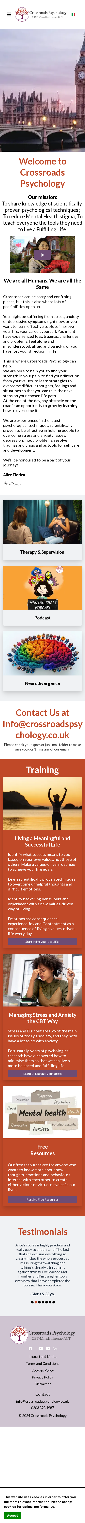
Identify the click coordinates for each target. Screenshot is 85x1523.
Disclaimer (42, 1371)
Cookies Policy (42, 1357)
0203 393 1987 (42, 1395)
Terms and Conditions (42, 1350)
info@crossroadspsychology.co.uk (42, 1388)
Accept (12, 1515)
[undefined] (54, 1336)
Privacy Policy (42, 1364)
